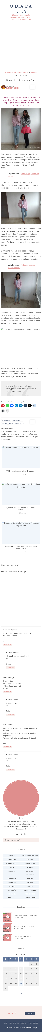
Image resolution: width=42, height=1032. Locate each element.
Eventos (30, 859)
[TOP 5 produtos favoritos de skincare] (21, 457)
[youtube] (17, 834)
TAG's (12, 867)
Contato (30, 1013)
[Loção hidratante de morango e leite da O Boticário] (21, 494)
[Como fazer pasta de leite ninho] (21, 917)
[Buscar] (36, 840)
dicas (11, 423)
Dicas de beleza (30, 890)
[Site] (13, 428)
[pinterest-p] (21, 834)
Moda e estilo (30, 894)
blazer (4, 423)
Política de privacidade (29, 1023)
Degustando (12, 859)
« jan (20, 993)
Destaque (12, 871)
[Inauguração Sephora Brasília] (21, 927)
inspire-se (18, 423)
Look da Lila (23, 72)
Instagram (30, 875)
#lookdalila (6, 420)
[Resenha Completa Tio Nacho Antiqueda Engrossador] (21, 533)
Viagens (30, 867)
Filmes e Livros (11, 863)
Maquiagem (12, 878)
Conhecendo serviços (30, 855)
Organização (30, 863)
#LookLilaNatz (10, 72)
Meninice (34, 72)
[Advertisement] (21, 46)
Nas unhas (12, 897)
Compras (30, 886)
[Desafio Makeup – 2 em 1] (21, 937)
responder (7, 644)
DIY (12, 875)
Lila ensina (30, 871)
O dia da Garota (30, 897)
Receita (30, 882)
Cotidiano (11, 855)
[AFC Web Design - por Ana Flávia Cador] (31, 1028)
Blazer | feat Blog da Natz (21, 79)
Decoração (12, 890)
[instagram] (25, 834)
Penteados (12, 882)
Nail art (30, 878)
